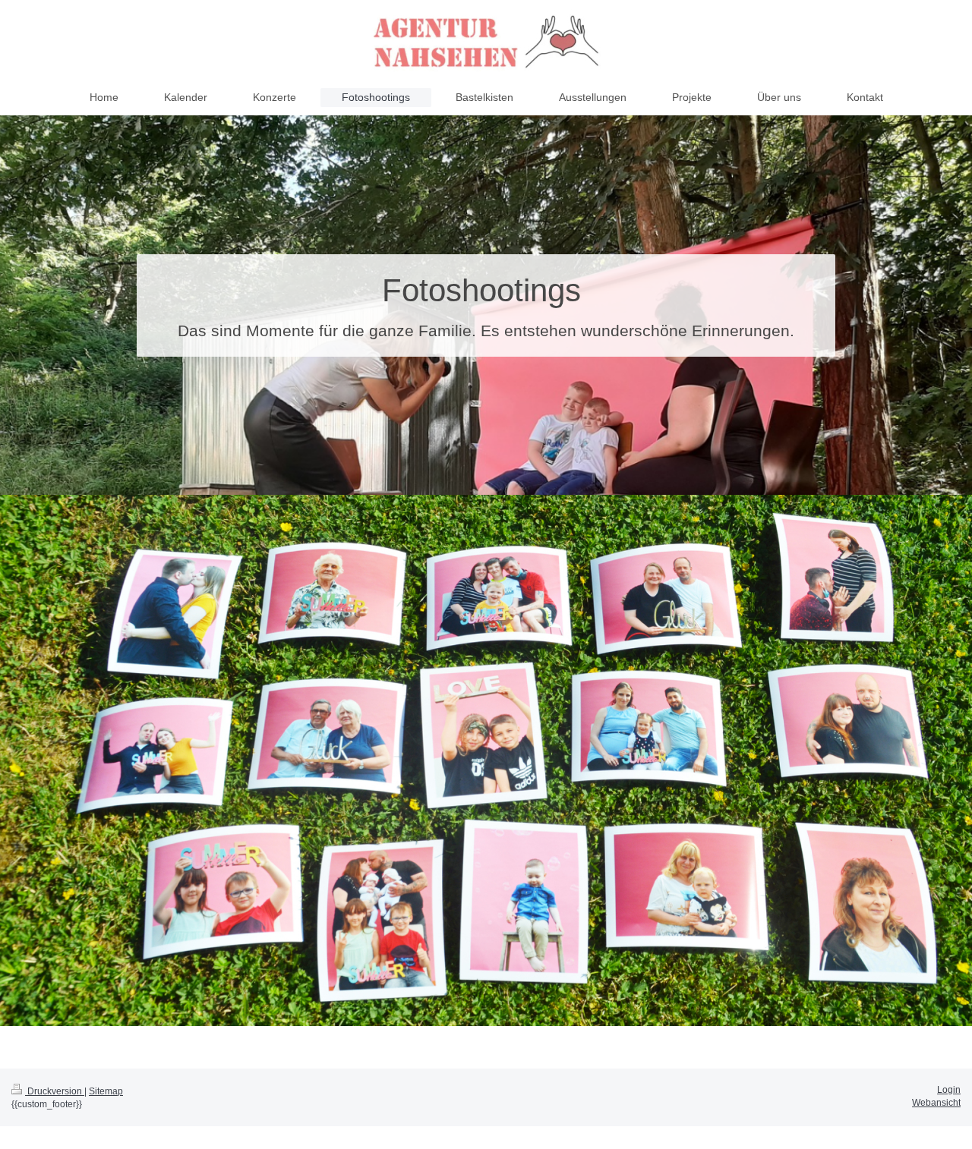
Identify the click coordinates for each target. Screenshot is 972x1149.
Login (949, 1089)
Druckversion (54, 1091)
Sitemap (106, 1091)
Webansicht (936, 1102)
